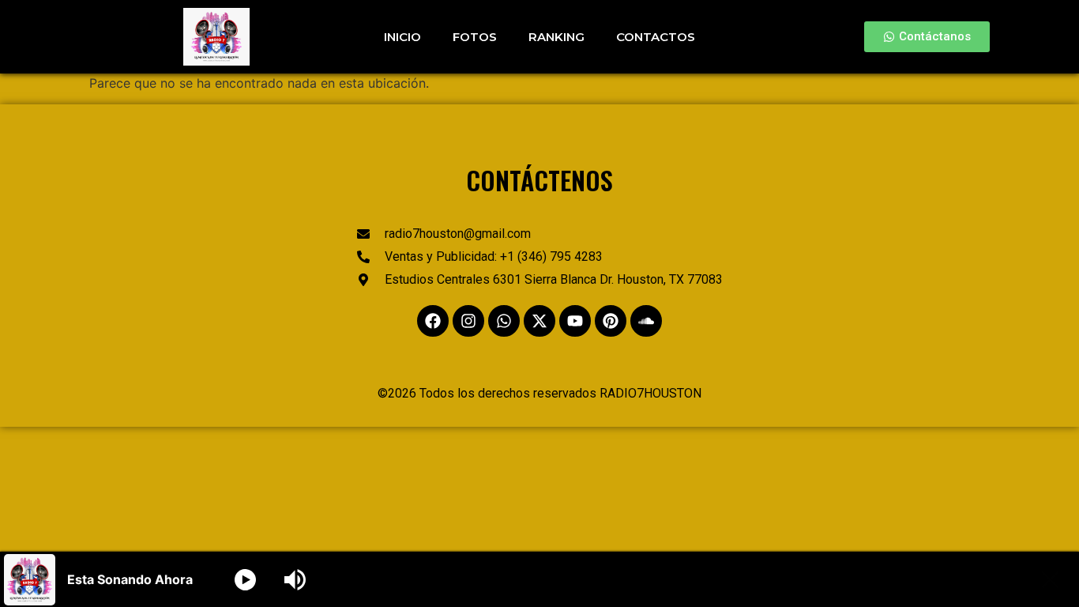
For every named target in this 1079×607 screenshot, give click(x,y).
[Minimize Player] (1050, 580)
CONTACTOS (655, 36)
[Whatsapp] (504, 321)
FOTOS (475, 36)
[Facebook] (433, 321)
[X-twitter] (539, 321)
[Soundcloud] (646, 321)
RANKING (556, 36)
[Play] (245, 580)
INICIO (402, 36)
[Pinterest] (610, 321)
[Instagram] (468, 321)
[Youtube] (575, 321)
